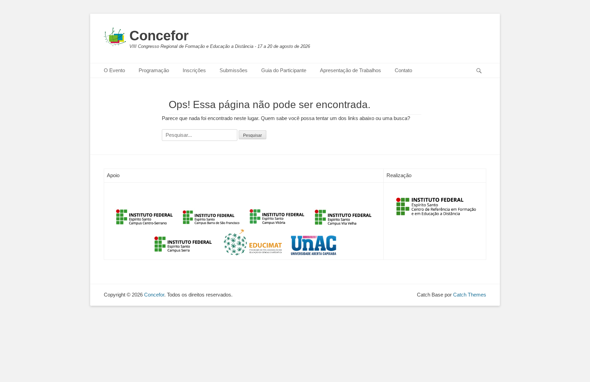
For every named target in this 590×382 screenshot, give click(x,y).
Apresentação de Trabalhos (350, 70)
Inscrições (194, 70)
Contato (403, 70)
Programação (154, 70)
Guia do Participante (283, 70)
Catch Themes (469, 295)
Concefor (159, 35)
